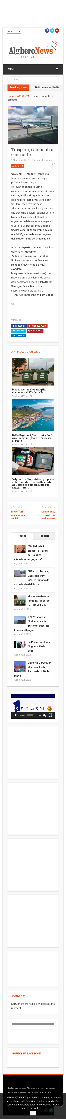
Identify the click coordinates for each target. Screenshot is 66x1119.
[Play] (16, 715)
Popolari (44, 535)
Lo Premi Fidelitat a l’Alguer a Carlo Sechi (39, 646)
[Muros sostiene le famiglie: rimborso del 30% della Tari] (33, 371)
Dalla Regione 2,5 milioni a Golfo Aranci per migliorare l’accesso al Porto (32, 437)
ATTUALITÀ (23, 96)
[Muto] (44, 715)
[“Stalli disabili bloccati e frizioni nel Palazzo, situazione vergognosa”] (20, 548)
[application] (33, 706)
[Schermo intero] (50, 715)
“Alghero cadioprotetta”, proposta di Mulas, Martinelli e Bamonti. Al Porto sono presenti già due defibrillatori (33, 483)
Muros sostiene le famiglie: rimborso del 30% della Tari (29, 391)
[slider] (30, 715)
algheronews (45, 160)
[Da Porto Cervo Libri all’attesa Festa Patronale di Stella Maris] (20, 666)
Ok (33, 1113)
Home (11, 96)
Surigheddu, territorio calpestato (47, 515)
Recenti (22, 535)
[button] (33, 706)
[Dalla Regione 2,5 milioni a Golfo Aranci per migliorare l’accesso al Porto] (33, 415)
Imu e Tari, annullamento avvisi (19, 515)
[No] (61, 1106)
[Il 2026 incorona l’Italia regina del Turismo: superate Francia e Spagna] (20, 619)
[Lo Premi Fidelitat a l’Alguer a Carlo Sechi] (20, 644)
